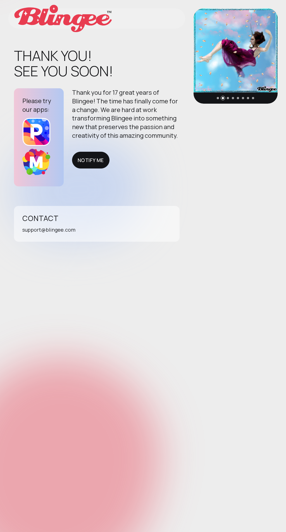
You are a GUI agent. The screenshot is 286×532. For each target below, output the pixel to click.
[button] (218, 98)
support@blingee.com (48, 229)
